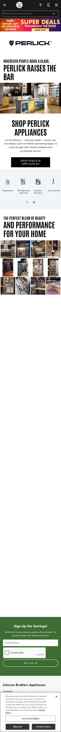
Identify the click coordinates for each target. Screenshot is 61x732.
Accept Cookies (44, 727)
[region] (30, 712)
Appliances (7, 691)
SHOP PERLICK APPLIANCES (30, 162)
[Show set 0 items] (27, 202)
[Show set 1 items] (34, 202)
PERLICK (14, 67)
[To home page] (19, 5)
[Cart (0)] (56, 5)
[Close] (56, 697)
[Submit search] (54, 13)
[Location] (40, 5)
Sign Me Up (30, 663)
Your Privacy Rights (30, 719)
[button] (4, 5)
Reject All (17, 727)
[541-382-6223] (48, 5)
